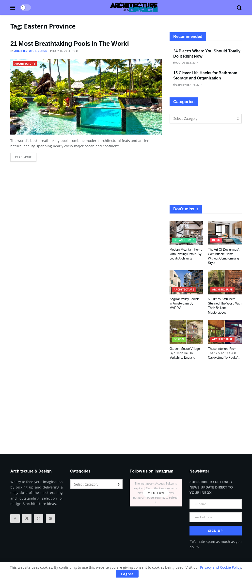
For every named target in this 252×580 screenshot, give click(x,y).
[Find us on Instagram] (38, 518)
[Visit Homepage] (134, 7)
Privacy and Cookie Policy (220, 567)
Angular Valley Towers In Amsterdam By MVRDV (185, 303)
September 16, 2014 (188, 84)
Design (179, 339)
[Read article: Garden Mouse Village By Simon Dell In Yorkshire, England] (186, 332)
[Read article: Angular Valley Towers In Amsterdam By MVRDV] (186, 282)
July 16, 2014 (61, 51)
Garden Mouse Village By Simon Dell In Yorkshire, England (185, 353)
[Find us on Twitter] (27, 518)
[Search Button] (239, 7)
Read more (25, 156)
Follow (157, 493)
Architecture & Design (30, 51)
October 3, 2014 (186, 62)
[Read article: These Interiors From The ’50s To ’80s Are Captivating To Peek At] (225, 332)
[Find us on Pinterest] (50, 518)
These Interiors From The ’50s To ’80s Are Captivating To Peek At (223, 353)
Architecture (25, 63)
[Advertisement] (206, 164)
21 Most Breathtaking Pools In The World (69, 43)
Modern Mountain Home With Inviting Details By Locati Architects (186, 254)
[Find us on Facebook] (15, 518)
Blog (216, 240)
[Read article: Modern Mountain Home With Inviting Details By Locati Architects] (186, 233)
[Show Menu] (12, 7)
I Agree (127, 574)
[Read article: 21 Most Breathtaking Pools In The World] (86, 97)
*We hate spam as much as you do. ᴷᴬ (215, 544)
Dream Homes (184, 240)
